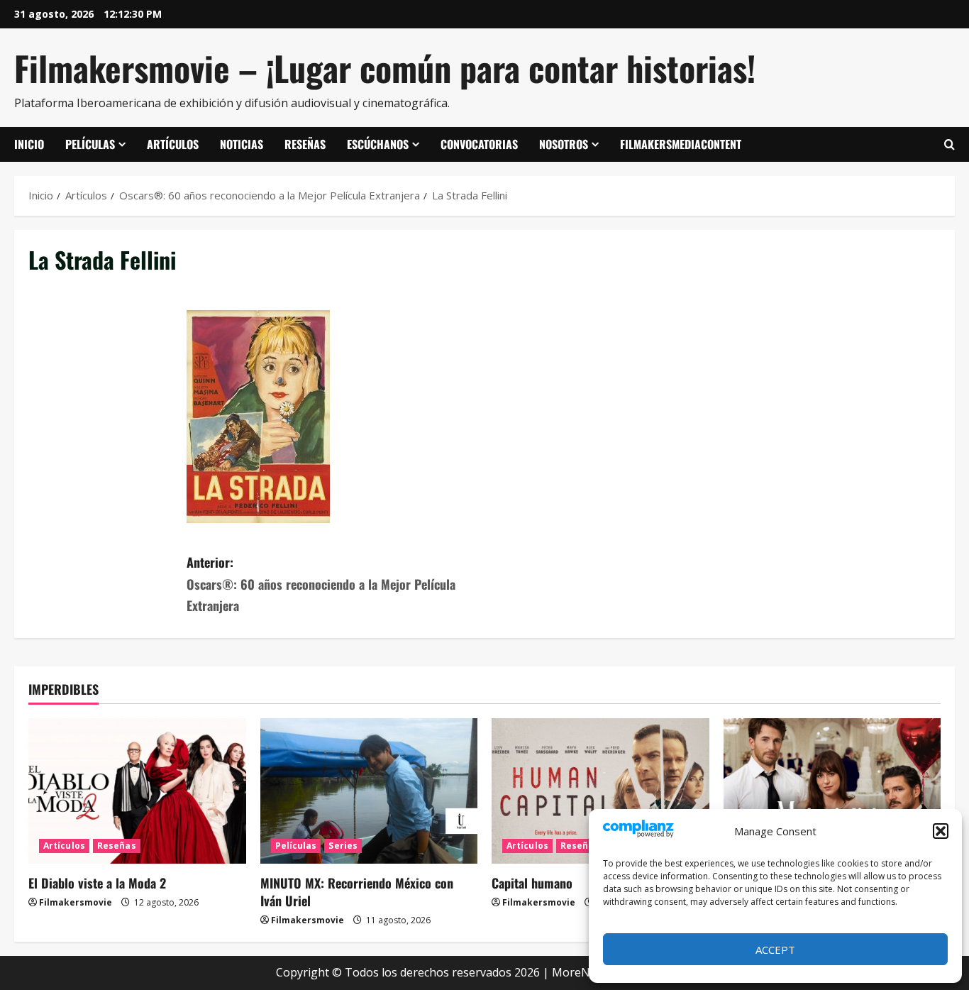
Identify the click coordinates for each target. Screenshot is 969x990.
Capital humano (532, 883)
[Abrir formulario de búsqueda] (949, 144)
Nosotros (563, 144)
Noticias (241, 144)
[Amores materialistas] (832, 790)
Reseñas (305, 144)
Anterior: (321, 584)
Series (343, 846)
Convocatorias (479, 144)
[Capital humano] (600, 790)
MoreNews (581, 972)
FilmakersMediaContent (680, 144)
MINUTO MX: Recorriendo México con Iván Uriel (356, 892)
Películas (90, 144)
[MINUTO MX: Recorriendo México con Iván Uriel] (369, 790)
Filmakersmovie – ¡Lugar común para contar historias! (384, 68)
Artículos (173, 144)
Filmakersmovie (75, 902)
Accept (775, 949)
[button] (941, 831)
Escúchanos (378, 144)
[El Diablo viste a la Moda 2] (137, 790)
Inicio (29, 144)
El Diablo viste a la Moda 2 (97, 883)
